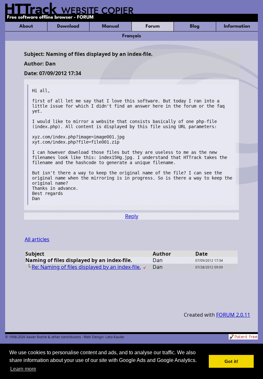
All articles (37, 239)
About (26, 26)
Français (131, 36)
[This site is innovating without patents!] (243, 337)
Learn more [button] (23, 369)
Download (68, 26)
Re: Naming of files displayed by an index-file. (86, 266)
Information (237, 26)
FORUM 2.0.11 (233, 314)
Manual (110, 26)
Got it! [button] (231, 361)
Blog (194, 26)
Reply (131, 216)
